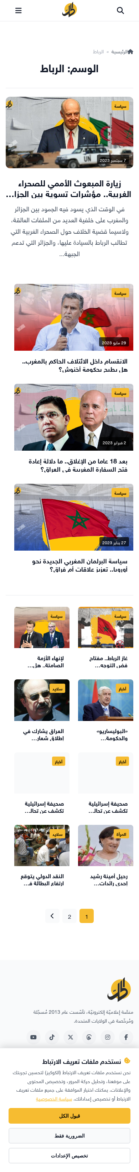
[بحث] (120, 11)
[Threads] (89, 1037)
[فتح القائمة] (18, 11)
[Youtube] (33, 1037)
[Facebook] (126, 1037)
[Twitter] (70, 1037)
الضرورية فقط (70, 1136)
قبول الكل (69, 1116)
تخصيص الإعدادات (69, 1155)
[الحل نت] (69, 11)
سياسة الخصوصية (54, 1097)
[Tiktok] (52, 1037)
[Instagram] (108, 1037)
